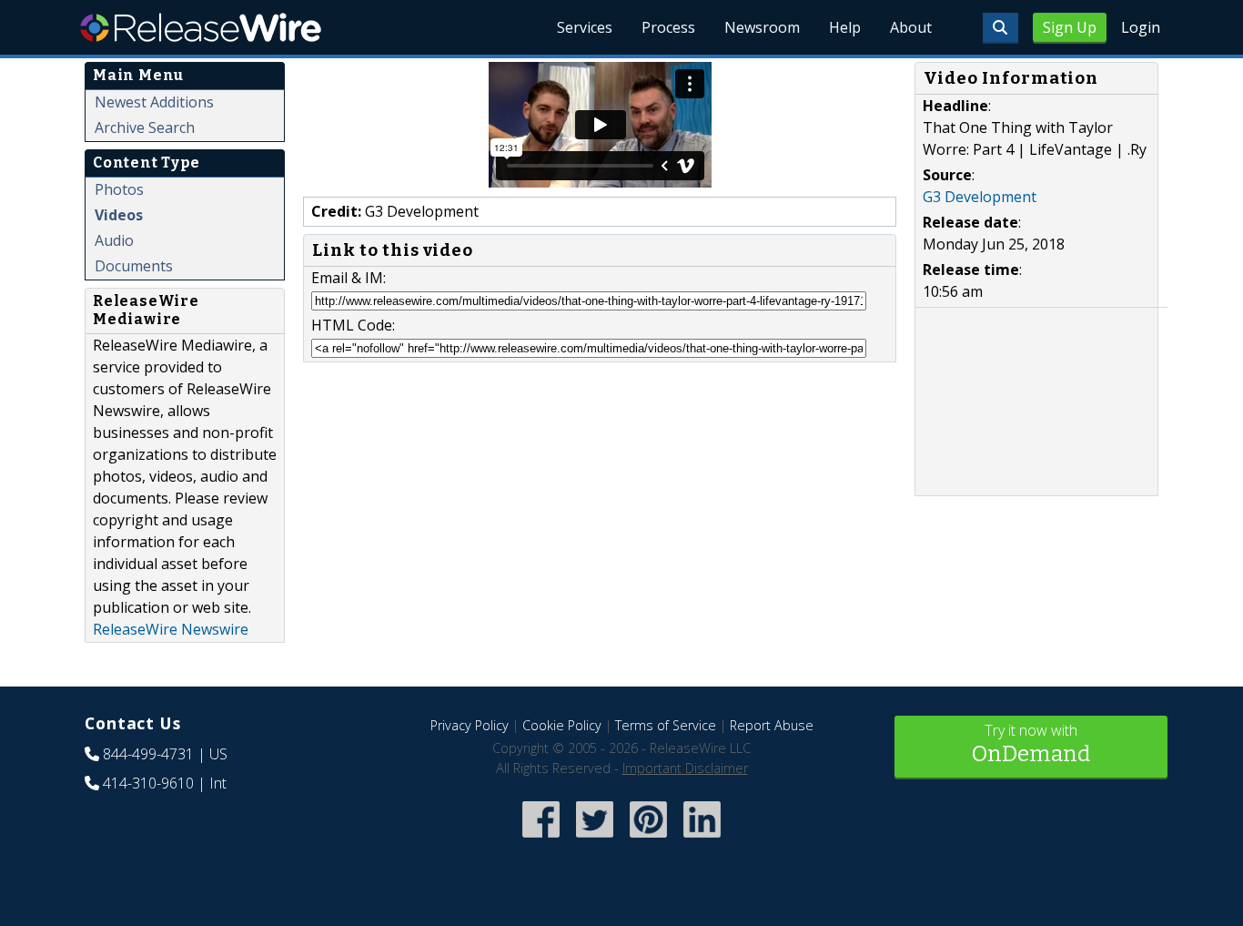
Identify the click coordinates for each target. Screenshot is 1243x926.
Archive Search (145, 127)
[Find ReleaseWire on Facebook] (541, 840)
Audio (114, 240)
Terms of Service (665, 725)
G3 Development (979, 197)
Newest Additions (154, 102)
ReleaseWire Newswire (170, 629)
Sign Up (1069, 27)
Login (1140, 27)
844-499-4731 (148, 754)
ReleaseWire (201, 27)
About (911, 27)
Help (845, 27)
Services (584, 27)
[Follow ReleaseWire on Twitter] (595, 840)
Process (668, 27)
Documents (134, 266)
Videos (119, 215)
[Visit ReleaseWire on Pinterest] (648, 840)
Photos (119, 189)
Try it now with (1031, 743)
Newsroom (762, 27)
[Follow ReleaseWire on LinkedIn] (702, 840)
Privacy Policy (469, 725)
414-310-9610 (148, 783)
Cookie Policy (561, 725)
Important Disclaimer (685, 768)
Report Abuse (772, 725)
